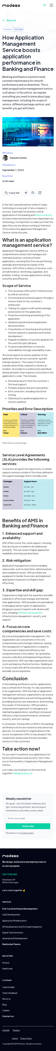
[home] (11, 5)
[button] (51, 5)
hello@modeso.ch (22, 773)
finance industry (43, 215)
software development (30, 612)
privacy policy (27, 833)
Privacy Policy (26, 1038)
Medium (16, 1030)
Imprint (15, 1038)
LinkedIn (5, 1030)
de (44, 5)
